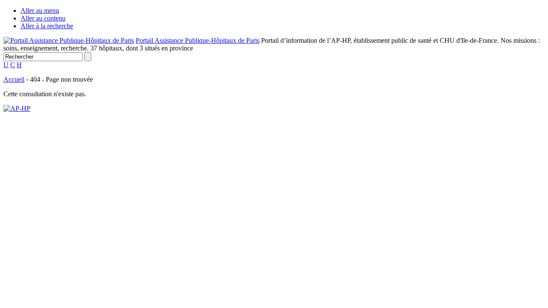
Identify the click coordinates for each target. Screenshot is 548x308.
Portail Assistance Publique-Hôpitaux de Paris (197, 40)
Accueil (13, 79)
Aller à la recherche (47, 26)
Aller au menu (40, 10)
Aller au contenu (43, 18)
